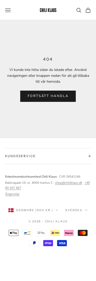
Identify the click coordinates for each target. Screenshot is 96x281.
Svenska (73, 210)
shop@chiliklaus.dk (68, 183)
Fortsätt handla (48, 96)
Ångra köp (12, 194)
